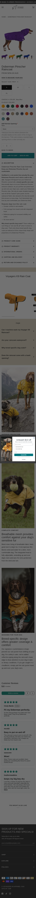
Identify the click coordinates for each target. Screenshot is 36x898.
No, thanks (24, 459)
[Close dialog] (34, 438)
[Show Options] (32, 444)
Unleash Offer (23, 454)
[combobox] (23, 444)
